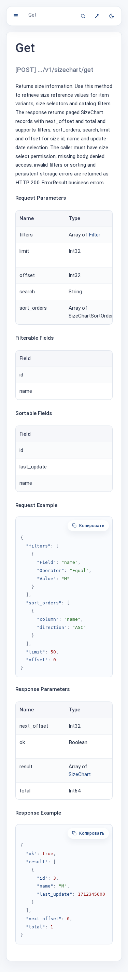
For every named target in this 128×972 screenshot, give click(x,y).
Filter (94, 235)
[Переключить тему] (111, 16)
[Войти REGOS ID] (97, 16)
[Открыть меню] (16, 16)
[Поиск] (83, 16)
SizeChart (80, 774)
